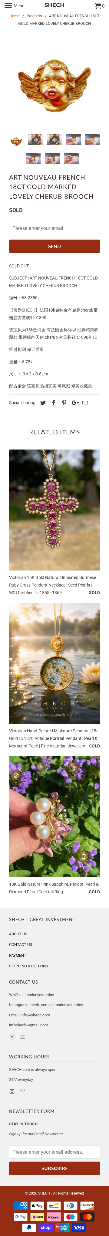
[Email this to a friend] (84, 403)
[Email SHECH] (23, 1037)
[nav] (15, 6)
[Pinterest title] (63, 403)
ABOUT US (18, 934)
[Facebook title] (53, 403)
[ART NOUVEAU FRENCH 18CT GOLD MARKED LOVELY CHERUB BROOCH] (54, 84)
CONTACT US (20, 944)
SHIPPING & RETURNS (28, 966)
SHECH (44, 1193)
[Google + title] (73, 403)
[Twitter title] (42, 403)
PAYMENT (17, 955)
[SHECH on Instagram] (12, 1037)
